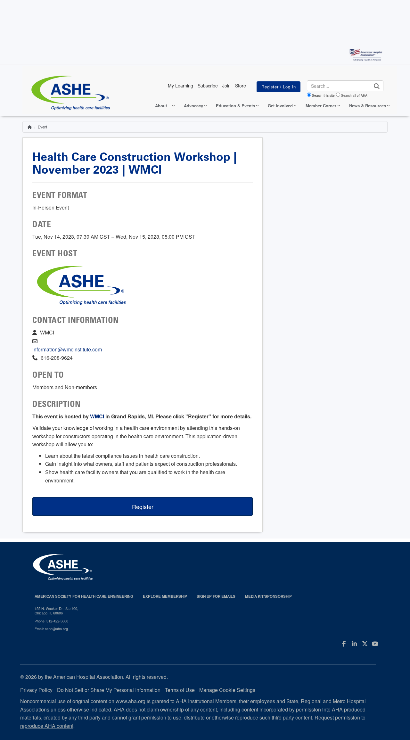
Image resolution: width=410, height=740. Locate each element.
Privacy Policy (36, 690)
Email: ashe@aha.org (51, 628)
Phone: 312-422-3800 (51, 621)
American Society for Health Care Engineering (84, 596)
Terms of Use (180, 690)
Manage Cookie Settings (227, 690)
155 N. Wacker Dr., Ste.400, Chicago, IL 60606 (56, 610)
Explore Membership (165, 596)
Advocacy (193, 106)
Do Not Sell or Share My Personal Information (108, 690)
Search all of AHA (354, 95)
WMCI (97, 416)
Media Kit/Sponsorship (268, 596)
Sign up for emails (216, 596)
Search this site (323, 95)
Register (142, 506)
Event (42, 126)
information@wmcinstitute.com (67, 349)
